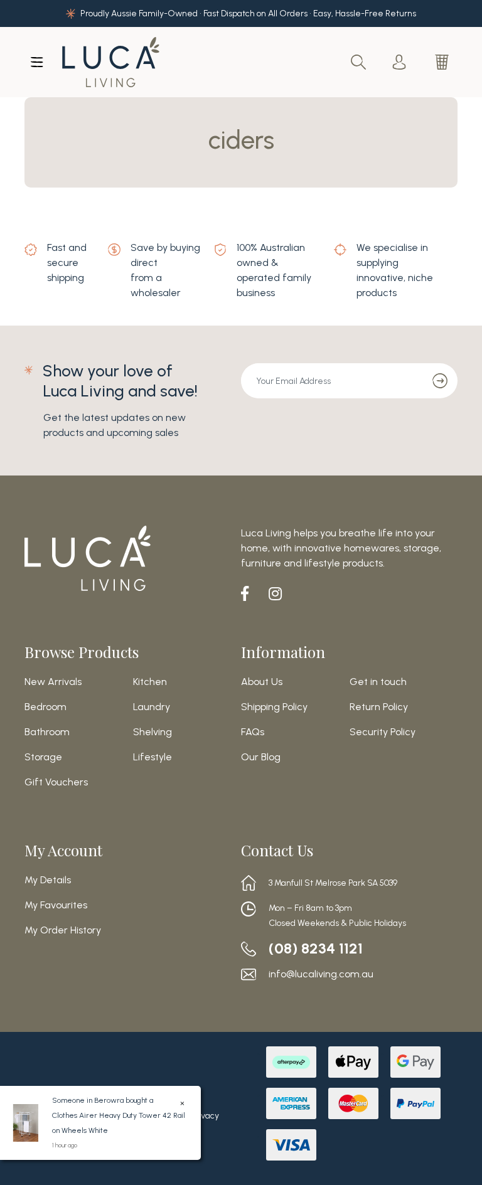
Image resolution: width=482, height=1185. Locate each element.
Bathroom (47, 732)
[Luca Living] (110, 61)
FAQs (252, 732)
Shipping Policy (274, 707)
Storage (43, 757)
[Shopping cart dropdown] (443, 62)
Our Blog (261, 757)
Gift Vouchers (56, 782)
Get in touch (378, 682)
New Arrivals (53, 682)
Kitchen (150, 682)
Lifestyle (152, 757)
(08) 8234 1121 (316, 948)
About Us (261, 682)
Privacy (205, 1115)
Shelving (152, 732)
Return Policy (379, 707)
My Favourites (55, 905)
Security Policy (382, 732)
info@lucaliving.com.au (321, 974)
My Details (47, 880)
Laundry (151, 707)
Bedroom (45, 707)
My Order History (62, 930)
